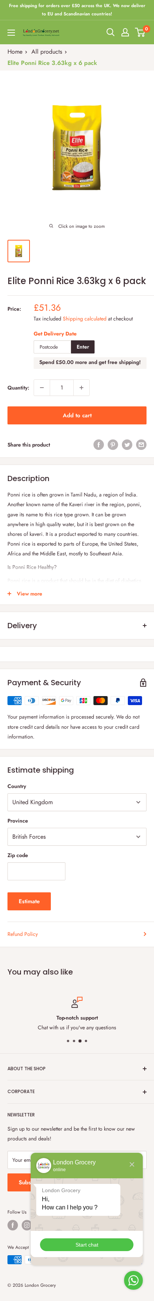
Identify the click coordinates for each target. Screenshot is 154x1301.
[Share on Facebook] (98, 444)
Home (14, 51)
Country (16, 786)
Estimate (29, 901)
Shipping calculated (85, 318)
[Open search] (111, 32)
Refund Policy (22, 934)
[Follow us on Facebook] (12, 1225)
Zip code (17, 855)
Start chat (87, 1245)
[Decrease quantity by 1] (42, 388)
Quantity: (18, 387)
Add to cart (77, 415)
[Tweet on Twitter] (127, 444)
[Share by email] (141, 444)
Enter (83, 346)
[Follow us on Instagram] (27, 1225)
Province (17, 820)
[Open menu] (11, 33)
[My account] (125, 32)
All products (46, 51)
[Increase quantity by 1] (81, 388)
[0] (140, 32)
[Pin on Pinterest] (113, 444)
